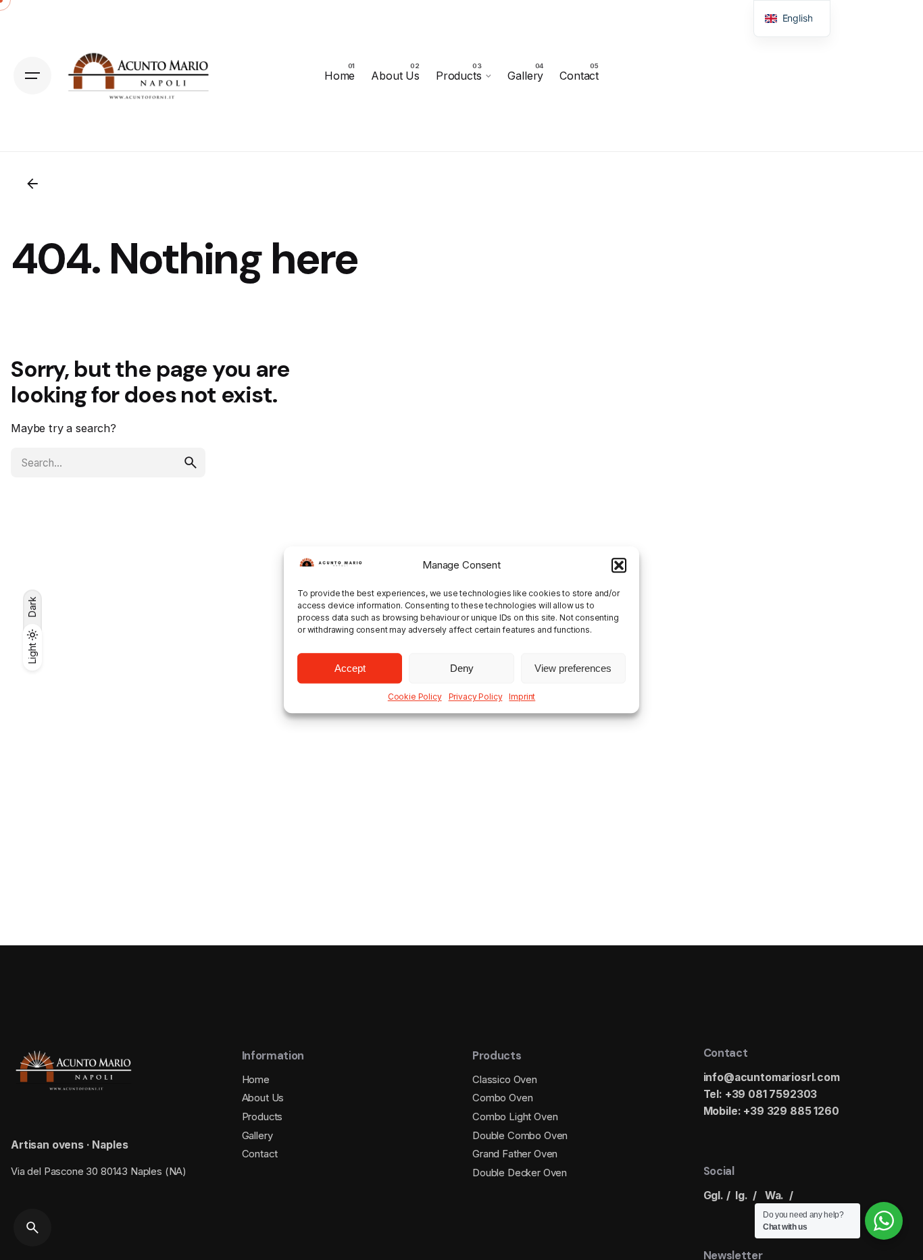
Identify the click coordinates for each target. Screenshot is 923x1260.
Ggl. (713, 1195)
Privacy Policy (476, 697)
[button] (619, 565)
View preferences (573, 668)
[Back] (32, 184)
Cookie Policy (415, 697)
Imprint (522, 697)
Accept (350, 668)
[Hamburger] (32, 76)
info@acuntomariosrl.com (771, 1077)
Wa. (774, 1195)
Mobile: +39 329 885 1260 (771, 1111)
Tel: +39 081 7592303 (760, 1094)
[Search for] (108, 462)
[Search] (32, 1227)
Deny (462, 668)
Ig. (741, 1195)
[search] (190, 462)
